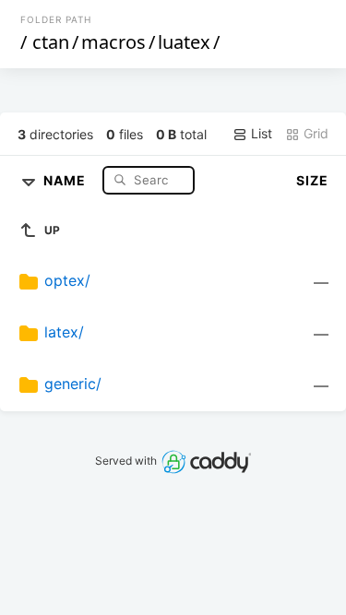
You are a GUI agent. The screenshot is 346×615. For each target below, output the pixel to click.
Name (66, 179)
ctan (50, 42)
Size (312, 180)
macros (113, 42)
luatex (184, 42)
